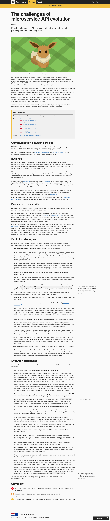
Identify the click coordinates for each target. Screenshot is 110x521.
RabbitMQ (45, 215)
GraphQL (37, 152)
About (39, 2)
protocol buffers (57, 152)
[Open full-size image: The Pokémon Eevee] (43, 54)
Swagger (46, 181)
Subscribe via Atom (43, 518)
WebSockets (44, 152)
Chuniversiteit (26, 514)
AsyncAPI (14, 226)
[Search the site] (97, 2)
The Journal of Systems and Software (29, 135)
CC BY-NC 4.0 (32, 518)
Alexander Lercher (24, 119)
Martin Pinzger (23, 131)
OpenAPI (26, 181)
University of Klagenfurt (28, 120)
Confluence (53, 194)
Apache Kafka (56, 215)
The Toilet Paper (55, 6)
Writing (32, 2)
